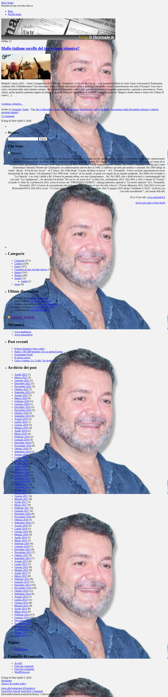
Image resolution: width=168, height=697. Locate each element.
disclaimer (6, 680)
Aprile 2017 (20, 502)
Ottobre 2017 (21, 484)
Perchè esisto (14, 14)
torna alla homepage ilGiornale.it (18, 688)
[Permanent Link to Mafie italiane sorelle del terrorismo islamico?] (26, 78)
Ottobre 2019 (21, 413)
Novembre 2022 (22, 386)
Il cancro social (22, 357)
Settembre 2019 (22, 416)
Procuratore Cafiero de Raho (94, 109)
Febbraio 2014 (22, 614)
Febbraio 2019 (22, 436)
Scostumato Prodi (23, 354)
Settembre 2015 (22, 558)
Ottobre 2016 (21, 519)
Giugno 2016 (21, 531)
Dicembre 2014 (22, 585)
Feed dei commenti (24, 669)
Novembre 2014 (22, 588)
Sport (17, 284)
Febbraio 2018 (22, 472)
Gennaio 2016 (21, 546)
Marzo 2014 (20, 611)
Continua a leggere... (12, 103)
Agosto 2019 (21, 419)
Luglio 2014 (20, 599)
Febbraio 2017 (22, 507)
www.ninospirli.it (156, 197)
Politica (18, 275)
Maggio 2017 (21, 499)
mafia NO (60, 109)
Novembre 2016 (22, 516)
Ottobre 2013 (21, 626)
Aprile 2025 (20, 374)
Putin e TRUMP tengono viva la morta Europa (38, 351)
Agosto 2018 (21, 454)
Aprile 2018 (20, 466)
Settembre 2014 (22, 593)
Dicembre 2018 (22, 442)
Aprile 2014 (20, 608)
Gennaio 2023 (21, 380)
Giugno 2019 (21, 425)
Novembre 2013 (22, 623)
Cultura (18, 263)
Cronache (16, 109)
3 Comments (7, 116)
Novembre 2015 (22, 552)
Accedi (18, 663)
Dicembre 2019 (22, 407)
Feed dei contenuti (23, 666)
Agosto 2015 (21, 561)
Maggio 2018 (21, 463)
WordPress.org (22, 672)
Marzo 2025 (20, 377)
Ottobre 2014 (21, 590)
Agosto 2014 (21, 596)
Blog (10, 11)
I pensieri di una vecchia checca (30, 269)
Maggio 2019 (21, 427)
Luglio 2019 (20, 422)
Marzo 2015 (20, 576)
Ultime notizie (23, 317)
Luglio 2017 (20, 493)
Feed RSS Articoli (10, 691)
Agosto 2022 (21, 395)
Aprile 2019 (20, 430)
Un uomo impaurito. (37, 298)
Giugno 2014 (21, 602)
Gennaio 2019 (21, 439)
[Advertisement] (32, 227)
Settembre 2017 (22, 487)
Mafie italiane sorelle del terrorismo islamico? (40, 48)
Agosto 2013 (21, 632)
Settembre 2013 (22, 629)
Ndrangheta (72, 109)
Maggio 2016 (21, 534)
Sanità (17, 278)
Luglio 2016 (20, 528)
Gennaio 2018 (21, 475)
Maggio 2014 (21, 605)
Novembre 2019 (22, 410)
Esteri (26, 109)
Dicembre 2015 (22, 549)
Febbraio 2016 (22, 543)
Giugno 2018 (21, 460)
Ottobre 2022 (21, 389)
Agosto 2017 (21, 490)
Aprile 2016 (20, 537)
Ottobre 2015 (21, 555)
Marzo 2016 (20, 540)
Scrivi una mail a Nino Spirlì (150, 202)
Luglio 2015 (20, 564)
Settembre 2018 (22, 451)
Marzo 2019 (20, 433)
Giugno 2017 (21, 496)
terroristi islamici (9, 112)
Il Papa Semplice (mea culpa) (29, 348)
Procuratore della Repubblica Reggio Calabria (134, 109)
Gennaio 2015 (21, 582)
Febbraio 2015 (22, 579)
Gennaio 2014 (21, 617)
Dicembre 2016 (22, 513)
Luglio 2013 (20, 635)
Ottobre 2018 (21, 448)
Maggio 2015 (21, 570)
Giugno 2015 (21, 567)
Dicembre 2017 (22, 478)
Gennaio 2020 (21, 404)
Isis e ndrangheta (44, 109)
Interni (17, 272)
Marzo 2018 (20, 469)
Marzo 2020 (20, 398)
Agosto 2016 (21, 525)
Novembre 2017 (22, 481)
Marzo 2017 (20, 505)
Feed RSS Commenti (32, 691)
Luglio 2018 (20, 457)
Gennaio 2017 (21, 510)
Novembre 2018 (22, 445)
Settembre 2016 (22, 522)
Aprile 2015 (20, 573)
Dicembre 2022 (22, 383)
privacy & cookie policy (13, 683)
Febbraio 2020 (22, 401)
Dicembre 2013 (22, 620)
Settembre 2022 (22, 392)
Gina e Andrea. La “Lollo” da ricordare (34, 360)
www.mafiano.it (22, 331)
